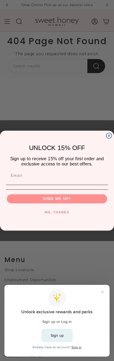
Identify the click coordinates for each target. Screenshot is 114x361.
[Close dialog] (109, 135)
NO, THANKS (57, 212)
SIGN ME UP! (57, 198)
